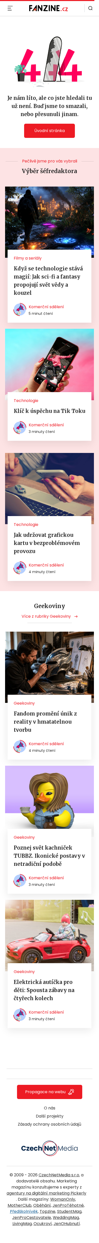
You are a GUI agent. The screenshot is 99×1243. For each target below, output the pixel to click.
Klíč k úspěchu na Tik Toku (49, 411)
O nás (49, 1108)
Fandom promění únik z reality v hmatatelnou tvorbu (45, 721)
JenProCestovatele (31, 1217)
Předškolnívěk (24, 1211)
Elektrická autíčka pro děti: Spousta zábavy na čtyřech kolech (44, 990)
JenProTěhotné (68, 1205)
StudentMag (69, 1211)
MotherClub (19, 1205)
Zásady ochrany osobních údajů (49, 1124)
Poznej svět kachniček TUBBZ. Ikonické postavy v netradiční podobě (49, 856)
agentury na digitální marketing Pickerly (46, 1193)
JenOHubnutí (67, 1224)
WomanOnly (62, 1199)
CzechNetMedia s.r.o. (59, 1175)
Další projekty (49, 1116)
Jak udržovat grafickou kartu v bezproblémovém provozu (47, 543)
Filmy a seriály (28, 258)
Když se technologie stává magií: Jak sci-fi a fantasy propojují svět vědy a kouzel (48, 280)
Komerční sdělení (46, 307)
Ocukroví (43, 1224)
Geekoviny (24, 703)
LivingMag (22, 1224)
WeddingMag (66, 1217)
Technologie (26, 401)
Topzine (47, 1211)
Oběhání (42, 1205)
